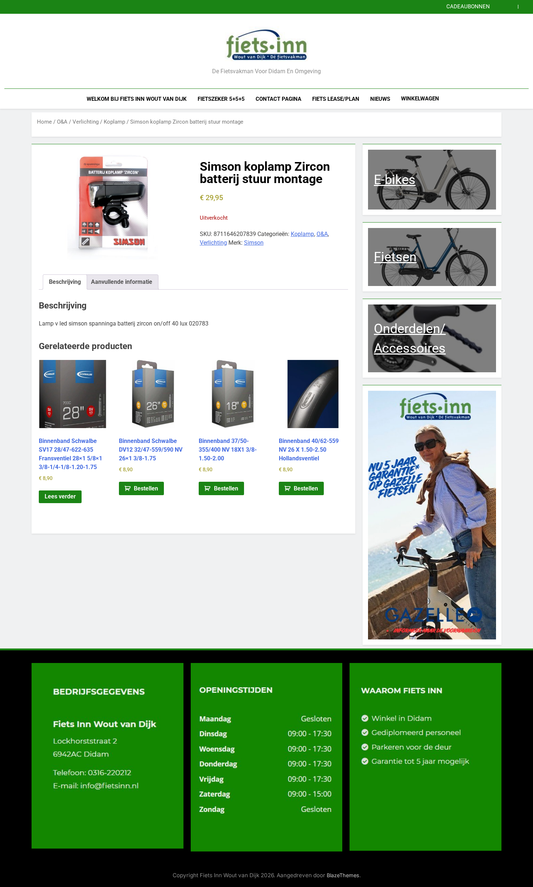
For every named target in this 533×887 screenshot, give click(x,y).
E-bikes (395, 179)
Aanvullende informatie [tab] (121, 281)
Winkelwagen (420, 98)
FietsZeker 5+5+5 (221, 99)
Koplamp (114, 122)
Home (44, 122)
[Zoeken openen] (526, 99)
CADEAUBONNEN (468, 7)
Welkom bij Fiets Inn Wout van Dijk (137, 99)
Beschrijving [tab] (65, 281)
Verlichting (86, 122)
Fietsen (395, 257)
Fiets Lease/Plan (335, 99)
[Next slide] (523, 7)
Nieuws (380, 99)
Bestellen (146, 488)
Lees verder (60, 496)
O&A (62, 122)
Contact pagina (278, 99)
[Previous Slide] (512, 7)
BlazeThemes (343, 875)
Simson (254, 242)
